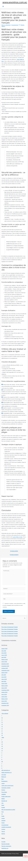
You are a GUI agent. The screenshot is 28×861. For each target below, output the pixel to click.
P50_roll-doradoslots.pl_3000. (8, 809)
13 (2, 724)
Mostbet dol (4, 800)
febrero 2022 (5, 698)
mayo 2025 (4, 679)
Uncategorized (14, 25)
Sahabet (3, 820)
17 (2, 730)
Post (3, 811)
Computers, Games (6, 787)
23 (2, 746)
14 (2, 726)
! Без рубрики (5, 713)
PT (2, 814)
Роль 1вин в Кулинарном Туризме (10, 627)
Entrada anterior (14, 551)
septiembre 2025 (5, 670)
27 (2, 750)
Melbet (3, 798)
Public (3, 816)
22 (2, 744)
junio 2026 (4, 652)
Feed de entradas (6, 843)
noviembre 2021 (5, 705)
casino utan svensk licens (7, 785)
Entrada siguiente (14, 554)
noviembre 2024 (5, 690)
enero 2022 (4, 701)
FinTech (3, 789)
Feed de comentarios (6, 846)
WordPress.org (5, 848)
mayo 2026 (4, 655)
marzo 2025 (4, 683)
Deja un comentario (6, 25)
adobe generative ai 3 (7, 772)
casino (3, 783)
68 (2, 761)
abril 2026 (4, 657)
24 (2, 748)
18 (2, 733)
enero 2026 (4, 661)
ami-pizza (4, 774)
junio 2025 (4, 677)
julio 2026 (4, 650)
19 (2, 735)
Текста (3, 831)
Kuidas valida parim (6, 796)
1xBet (3, 737)
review (3, 818)
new (2, 803)
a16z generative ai (6, 770)
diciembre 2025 (5, 663)
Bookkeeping (4, 781)
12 (2, 722)
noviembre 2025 (5, 666)
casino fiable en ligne (17, 537)
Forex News (4, 792)
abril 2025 (4, 681)
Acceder (3, 841)
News (3, 805)
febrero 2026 (5, 659)
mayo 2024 (4, 694)
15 (2, 728)
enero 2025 (4, 687)
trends (3, 822)
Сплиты (3, 829)
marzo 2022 (4, 696)
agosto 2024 (4, 692)
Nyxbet (3, 807)
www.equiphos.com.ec (14, 2)
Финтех (3, 833)
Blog (3, 779)
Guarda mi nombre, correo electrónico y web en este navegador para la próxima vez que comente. (14, 605)
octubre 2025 (5, 668)
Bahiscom (4, 776)
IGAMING (4, 794)
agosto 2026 (4, 648)
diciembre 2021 (5, 703)
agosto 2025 (4, 672)
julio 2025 (4, 674)
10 (2, 717)
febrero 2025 (5, 685)
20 (2, 741)
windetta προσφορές (6, 827)
